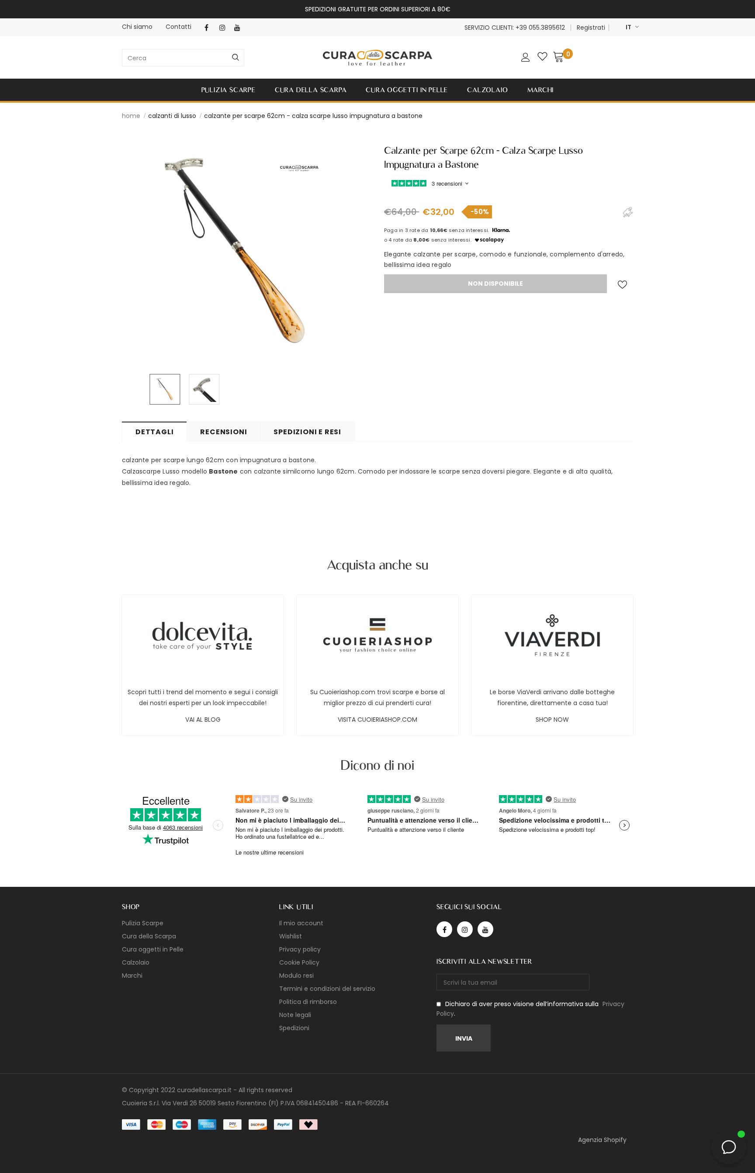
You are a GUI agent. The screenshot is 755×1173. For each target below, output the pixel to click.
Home (131, 115)
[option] (235, 251)
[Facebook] (209, 27)
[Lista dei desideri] (622, 284)
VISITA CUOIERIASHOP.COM (377, 719)
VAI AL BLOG (203, 719)
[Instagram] (224, 27)
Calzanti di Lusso (172, 115)
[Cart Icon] (558, 56)
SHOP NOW (552, 719)
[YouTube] (239, 27)
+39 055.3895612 (540, 27)
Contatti (178, 26)
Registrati (591, 27)
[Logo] (377, 58)
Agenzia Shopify (602, 1139)
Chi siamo (137, 26)
